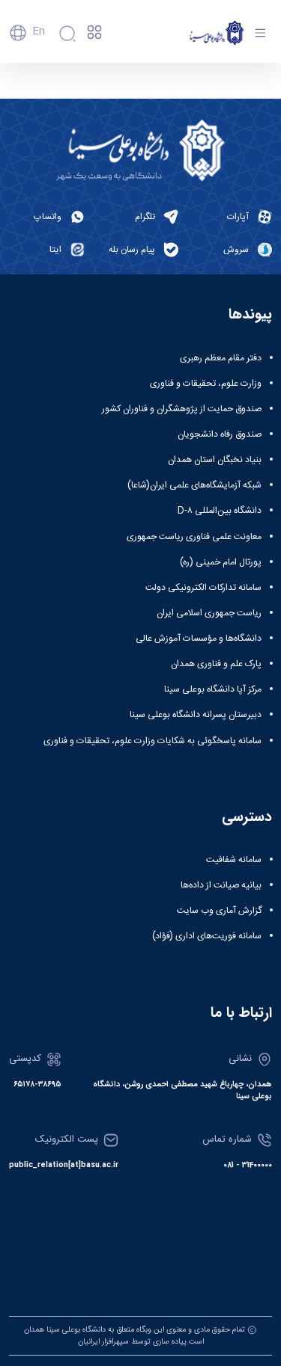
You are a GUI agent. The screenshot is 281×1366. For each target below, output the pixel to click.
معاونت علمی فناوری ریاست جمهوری (194, 536)
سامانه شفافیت (234, 859)
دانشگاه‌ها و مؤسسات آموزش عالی (199, 638)
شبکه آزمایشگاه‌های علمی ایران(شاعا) (194, 485)
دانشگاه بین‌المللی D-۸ (220, 510)
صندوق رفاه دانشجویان (220, 434)
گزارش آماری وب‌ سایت (219, 910)
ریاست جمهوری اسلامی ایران (209, 613)
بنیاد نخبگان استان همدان (215, 459)
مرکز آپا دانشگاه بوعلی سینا (213, 689)
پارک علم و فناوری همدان (216, 663)
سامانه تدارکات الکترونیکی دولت (203, 587)
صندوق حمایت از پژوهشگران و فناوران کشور (182, 409)
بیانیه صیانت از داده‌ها (221, 885)
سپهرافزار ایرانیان (103, 1341)
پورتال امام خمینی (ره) (221, 562)
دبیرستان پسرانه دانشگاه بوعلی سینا (196, 714)
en (38, 31)
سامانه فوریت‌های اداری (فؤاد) (207, 936)
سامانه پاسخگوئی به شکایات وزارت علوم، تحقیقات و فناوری (152, 740)
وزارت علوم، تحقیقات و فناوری (206, 383)
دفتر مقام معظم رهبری (221, 358)
